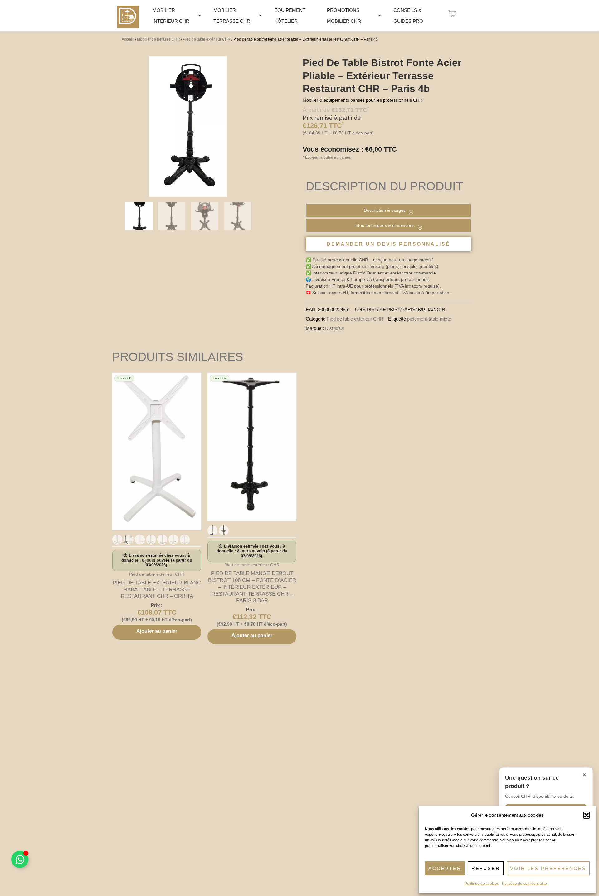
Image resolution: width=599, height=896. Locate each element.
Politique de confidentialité (524, 883)
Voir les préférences (548, 868)
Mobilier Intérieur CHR (171, 15)
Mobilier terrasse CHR (231, 15)
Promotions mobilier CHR (344, 15)
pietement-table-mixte (429, 319)
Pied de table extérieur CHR (207, 39)
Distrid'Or (334, 328)
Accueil (128, 39)
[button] (586, 815)
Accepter (444, 868)
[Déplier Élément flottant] (19, 859)
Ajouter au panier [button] (156, 631)
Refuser (485, 868)
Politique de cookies (482, 883)
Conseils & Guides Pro (408, 15)
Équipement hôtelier (289, 15)
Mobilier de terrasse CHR (158, 39)
